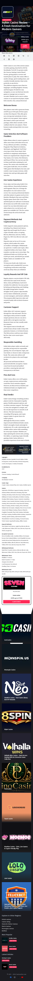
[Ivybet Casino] (7, 12)
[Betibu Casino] (5, 940)
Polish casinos (6, 919)
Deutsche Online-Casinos (10, 924)
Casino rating (6, 921)
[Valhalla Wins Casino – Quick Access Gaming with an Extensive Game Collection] (16, 747)
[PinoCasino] (16, 777)
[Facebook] (11, 977)
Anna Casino (12, 946)
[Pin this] (18, 55)
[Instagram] (14, 977)
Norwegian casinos (8, 928)
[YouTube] (22, 977)
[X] (18, 977)
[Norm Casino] (5, 967)
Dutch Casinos (6, 926)
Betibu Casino (13, 938)
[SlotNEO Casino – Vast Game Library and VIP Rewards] (16, 688)
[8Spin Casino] (16, 717)
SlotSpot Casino (6, 958)
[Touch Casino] (16, 807)
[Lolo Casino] (16, 866)
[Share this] (4, 55)
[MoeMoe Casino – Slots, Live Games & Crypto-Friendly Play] (16, 837)
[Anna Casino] (5, 948)
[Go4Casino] (16, 628)
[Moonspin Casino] (16, 658)
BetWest (4, 931)
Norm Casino (12, 964)
